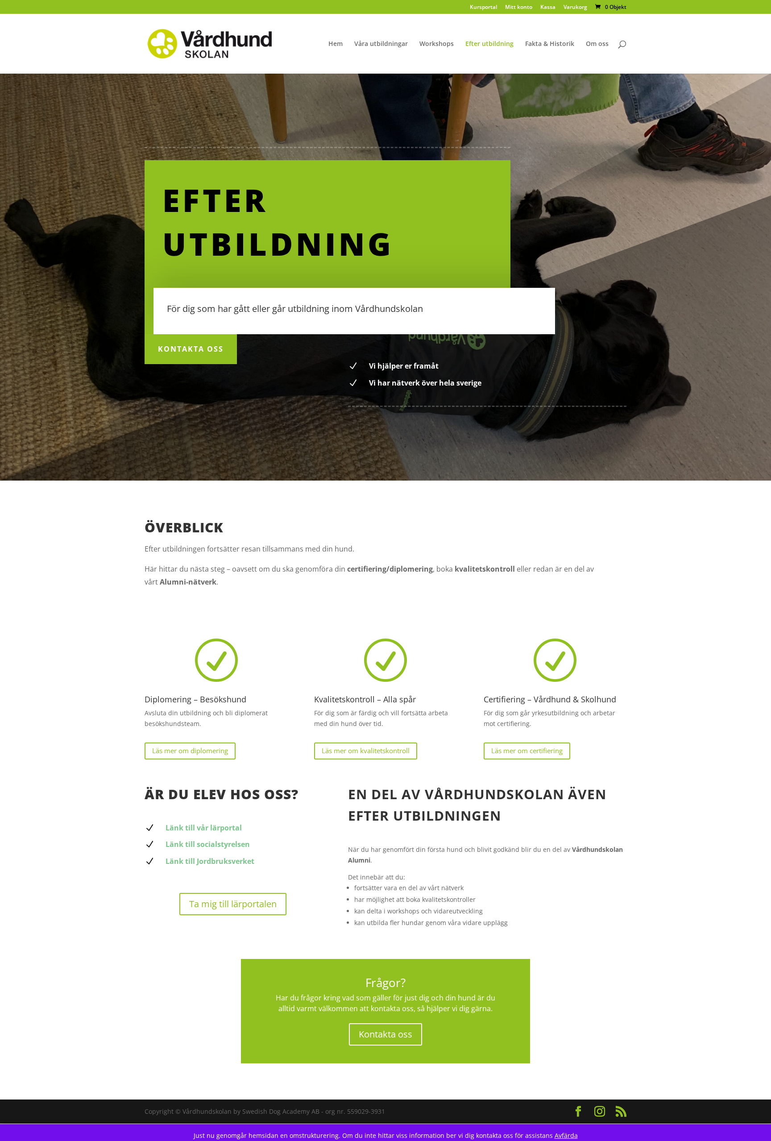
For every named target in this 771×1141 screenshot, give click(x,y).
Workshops (436, 44)
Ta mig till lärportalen (233, 904)
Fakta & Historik (549, 44)
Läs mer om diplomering (190, 750)
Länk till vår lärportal (204, 828)
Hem (335, 44)
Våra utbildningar (381, 44)
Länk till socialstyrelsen (208, 844)
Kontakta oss (191, 349)
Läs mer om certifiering (527, 750)
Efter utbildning (489, 44)
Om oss (597, 44)
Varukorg (575, 7)
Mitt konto (518, 7)
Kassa (547, 7)
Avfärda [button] (566, 1135)
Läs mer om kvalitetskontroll (366, 750)
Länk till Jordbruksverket (210, 861)
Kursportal (483, 7)
